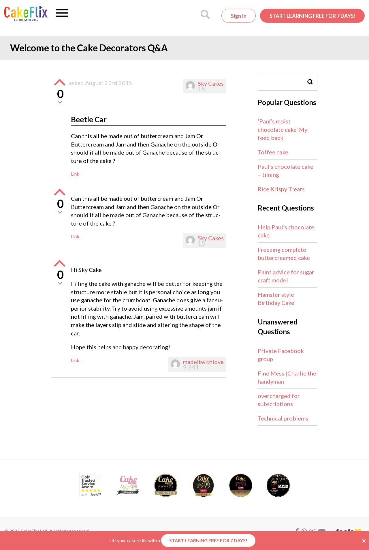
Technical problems (283, 418)
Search (310, 82)
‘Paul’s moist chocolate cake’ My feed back (282, 129)
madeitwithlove (203, 361)
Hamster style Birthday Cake (276, 298)
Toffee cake (273, 152)
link (75, 174)
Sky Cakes (211, 83)
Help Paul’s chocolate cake (286, 231)
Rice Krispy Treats (281, 188)
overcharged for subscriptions (279, 400)
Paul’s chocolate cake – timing (285, 170)
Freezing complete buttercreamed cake (284, 253)
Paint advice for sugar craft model (286, 276)
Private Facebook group (281, 355)
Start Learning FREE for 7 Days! (312, 16)
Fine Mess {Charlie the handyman (287, 377)
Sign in (238, 16)
